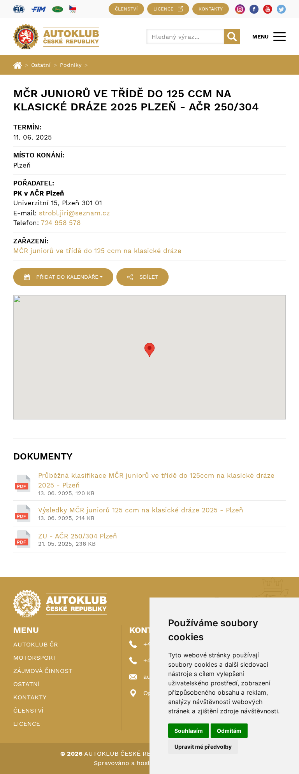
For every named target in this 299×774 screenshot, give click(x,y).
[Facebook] (254, 9)
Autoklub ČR (35, 644)
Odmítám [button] (229, 730)
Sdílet (148, 277)
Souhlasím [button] (188, 730)
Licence (163, 9)
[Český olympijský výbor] (72, 9)
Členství (126, 9)
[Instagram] (240, 9)
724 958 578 (61, 223)
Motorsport (35, 657)
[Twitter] (281, 9)
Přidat (67, 277)
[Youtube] (267, 9)
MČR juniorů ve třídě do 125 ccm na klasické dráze (97, 251)
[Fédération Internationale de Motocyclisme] (38, 9)
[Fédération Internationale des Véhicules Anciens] (57, 9)
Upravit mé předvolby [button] (203, 746)
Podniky (70, 65)
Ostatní (41, 65)
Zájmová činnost (42, 670)
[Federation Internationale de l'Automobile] (19, 9)
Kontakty (211, 9)
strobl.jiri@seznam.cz (74, 213)
